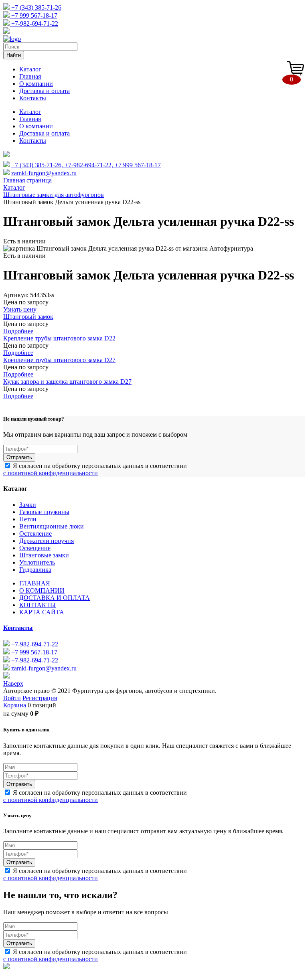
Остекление (35, 533)
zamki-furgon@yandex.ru (44, 173)
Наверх (13, 683)
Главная (30, 76)
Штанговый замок (28, 316)
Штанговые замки (44, 555)
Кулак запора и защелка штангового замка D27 (67, 381)
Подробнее (18, 331)
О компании (36, 83)
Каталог (30, 69)
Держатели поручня (46, 540)
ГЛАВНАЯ (34, 583)
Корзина (14, 705)
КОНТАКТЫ (37, 604)
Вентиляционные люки (51, 526)
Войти (12, 698)
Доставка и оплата (44, 90)
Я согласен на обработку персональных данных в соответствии (95, 469)
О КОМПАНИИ (42, 590)
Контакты (32, 98)
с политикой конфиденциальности (50, 473)
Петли (27, 519)
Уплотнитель (37, 562)
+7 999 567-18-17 (33, 15)
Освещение (35, 548)
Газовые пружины (44, 511)
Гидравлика (35, 569)
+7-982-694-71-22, (90, 165)
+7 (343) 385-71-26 (35, 7)
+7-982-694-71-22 (34, 23)
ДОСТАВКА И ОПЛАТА (54, 597)
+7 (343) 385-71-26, (38, 165)
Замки (27, 504)
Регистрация (39, 698)
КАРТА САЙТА (41, 612)
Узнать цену (19, 309)
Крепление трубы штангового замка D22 (59, 338)
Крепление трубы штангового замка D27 (59, 359)
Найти (13, 55)
